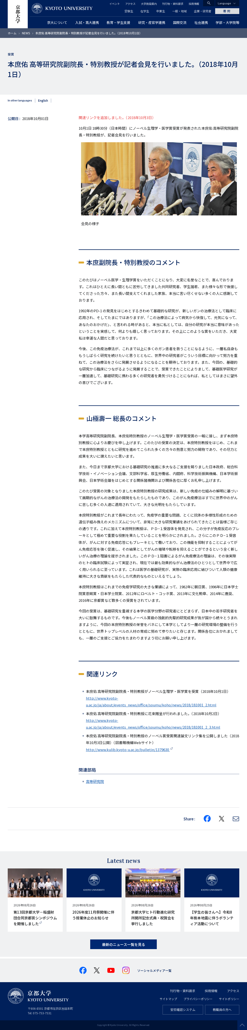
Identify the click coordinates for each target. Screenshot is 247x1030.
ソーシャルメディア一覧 (154, 970)
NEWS (26, 33)
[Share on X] (222, 819)
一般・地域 (179, 11)
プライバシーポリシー (198, 999)
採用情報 (194, 4)
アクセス (130, 4)
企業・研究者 (202, 11)
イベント (114, 4)
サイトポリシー (229, 999)
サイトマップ (168, 999)
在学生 (144, 11)
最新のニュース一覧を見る (123, 944)
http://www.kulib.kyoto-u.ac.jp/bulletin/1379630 (128, 749)
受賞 (11, 54)
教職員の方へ (222, 1009)
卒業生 (160, 11)
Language (224, 3)
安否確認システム (182, 1009)
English (43, 100)
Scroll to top (242, 1025)
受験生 (128, 11)
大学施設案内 (149, 4)
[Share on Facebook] (207, 818)
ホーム (12, 33)
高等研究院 (95, 781)
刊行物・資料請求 (172, 4)
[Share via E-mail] (236, 818)
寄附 (227, 11)
